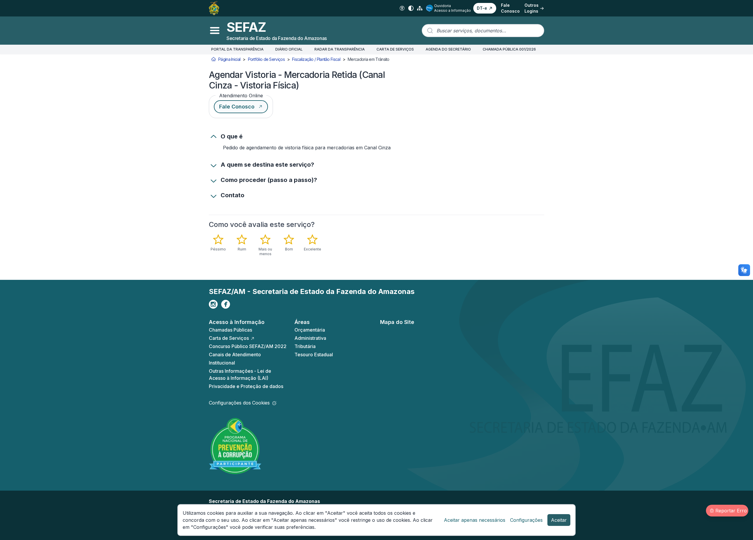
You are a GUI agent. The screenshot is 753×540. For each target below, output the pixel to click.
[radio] (218, 243)
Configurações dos (239, 403)
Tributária (305, 346)
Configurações (526, 520)
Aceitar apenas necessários (474, 520)
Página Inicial (229, 59)
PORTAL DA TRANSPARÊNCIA (237, 49)
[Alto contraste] (411, 8)
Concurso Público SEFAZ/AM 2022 (247, 346)
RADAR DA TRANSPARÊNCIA (339, 49)
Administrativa (310, 338)
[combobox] (483, 30)
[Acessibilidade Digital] (402, 8)
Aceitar (559, 520)
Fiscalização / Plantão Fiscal (316, 59)
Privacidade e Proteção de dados (246, 386)
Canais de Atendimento (235, 354)
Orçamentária (309, 330)
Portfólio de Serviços (266, 59)
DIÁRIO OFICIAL (289, 49)
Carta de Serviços (229, 338)
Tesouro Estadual (313, 354)
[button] (484, 8)
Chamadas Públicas (230, 330)
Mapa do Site (397, 322)
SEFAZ (246, 27)
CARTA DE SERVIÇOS (395, 49)
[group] (275, 245)
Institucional (222, 363)
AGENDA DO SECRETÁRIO (448, 49)
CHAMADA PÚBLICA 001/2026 (509, 49)
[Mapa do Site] (420, 8)
